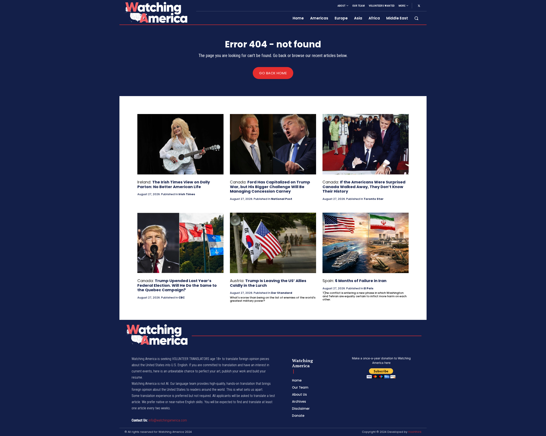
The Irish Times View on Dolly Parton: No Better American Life (173, 184)
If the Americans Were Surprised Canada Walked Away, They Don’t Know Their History (363, 186)
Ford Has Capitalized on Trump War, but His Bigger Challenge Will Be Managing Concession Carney (270, 186)
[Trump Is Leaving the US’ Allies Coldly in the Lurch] (273, 243)
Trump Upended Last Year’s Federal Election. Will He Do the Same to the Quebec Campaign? (177, 285)
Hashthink (414, 432)
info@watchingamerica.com (168, 420)
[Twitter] (418, 6)
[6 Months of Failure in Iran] (365, 243)
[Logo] (155, 12)
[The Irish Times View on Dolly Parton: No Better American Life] (180, 144)
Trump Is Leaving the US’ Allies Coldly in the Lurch (268, 283)
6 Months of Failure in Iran (360, 280)
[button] (416, 18)
